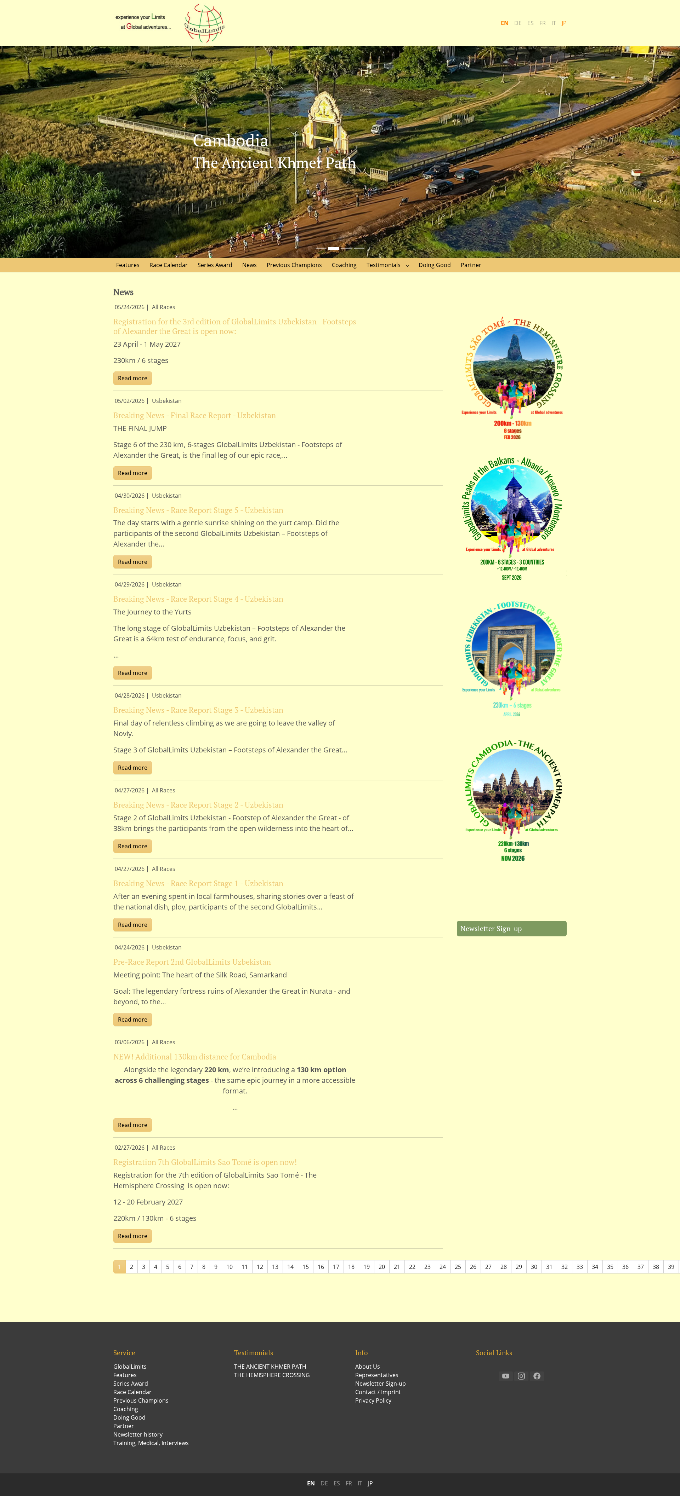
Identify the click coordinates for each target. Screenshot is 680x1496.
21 (397, 1267)
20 (382, 1267)
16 (321, 1267)
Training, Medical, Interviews (151, 1443)
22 (412, 1267)
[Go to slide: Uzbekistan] (346, 248)
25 (458, 1267)
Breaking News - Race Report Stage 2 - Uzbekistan (198, 804)
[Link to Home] (173, 23)
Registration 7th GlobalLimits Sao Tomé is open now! (205, 1162)
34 (595, 1267)
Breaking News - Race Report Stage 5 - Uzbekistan (198, 510)
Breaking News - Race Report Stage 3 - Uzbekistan (198, 710)
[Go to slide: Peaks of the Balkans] (359, 248)
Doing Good (129, 1417)
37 (641, 1267)
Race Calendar (132, 1392)
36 (625, 1267)
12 (260, 1267)
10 (229, 1267)
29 (519, 1267)
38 (656, 1267)
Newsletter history (138, 1434)
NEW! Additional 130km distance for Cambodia (194, 1056)
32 (564, 1267)
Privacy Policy (373, 1400)
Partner (123, 1426)
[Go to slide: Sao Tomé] (321, 248)
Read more (132, 378)
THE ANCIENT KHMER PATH (270, 1366)
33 (580, 1267)
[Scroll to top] (664, 1480)
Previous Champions (141, 1400)
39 (671, 1267)
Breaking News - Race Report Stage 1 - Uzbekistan (198, 883)
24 (443, 1267)
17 (336, 1267)
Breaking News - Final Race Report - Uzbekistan (194, 415)
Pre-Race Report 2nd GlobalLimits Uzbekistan (192, 962)
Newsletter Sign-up (491, 928)
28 (503, 1267)
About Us (367, 1366)
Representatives (376, 1375)
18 (351, 1267)
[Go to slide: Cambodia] (333, 248)
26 (473, 1267)
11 (245, 1267)
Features (125, 1375)
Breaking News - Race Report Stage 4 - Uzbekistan (198, 599)
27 (488, 1267)
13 (275, 1267)
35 (610, 1267)
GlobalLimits (130, 1366)
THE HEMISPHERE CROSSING (272, 1375)
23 (427, 1267)
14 (290, 1267)
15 (305, 1267)
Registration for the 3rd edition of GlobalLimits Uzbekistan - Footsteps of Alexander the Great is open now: (234, 326)
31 (549, 1267)
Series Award (130, 1383)
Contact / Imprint (378, 1392)
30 (534, 1267)
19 (366, 1267)
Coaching (125, 1409)
